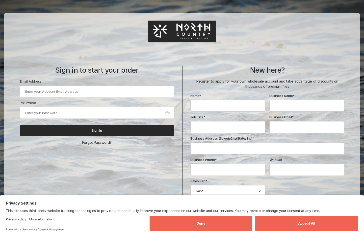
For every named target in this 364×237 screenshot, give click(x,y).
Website (275, 160)
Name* (195, 96)
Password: (28, 103)
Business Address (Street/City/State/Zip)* (222, 138)
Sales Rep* (198, 181)
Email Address (31, 81)
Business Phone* (203, 160)
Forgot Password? (97, 142)
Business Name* (282, 96)
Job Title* (197, 117)
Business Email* (281, 117)
